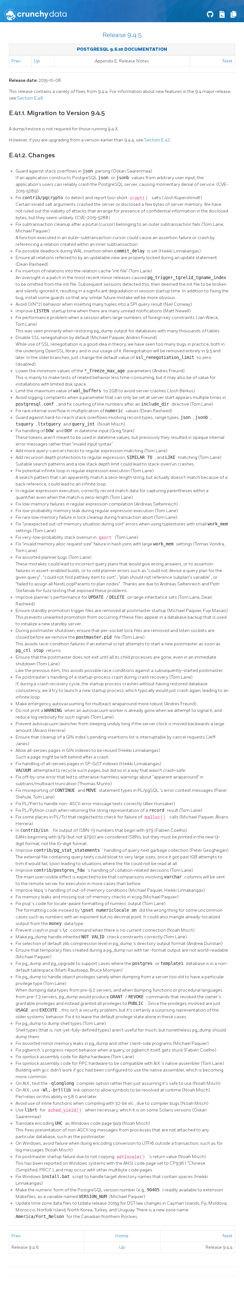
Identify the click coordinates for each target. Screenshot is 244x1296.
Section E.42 (157, 140)
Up (37, 61)
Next (228, 61)
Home (121, 1236)
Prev (16, 61)
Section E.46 (30, 98)
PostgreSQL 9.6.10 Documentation (122, 49)
